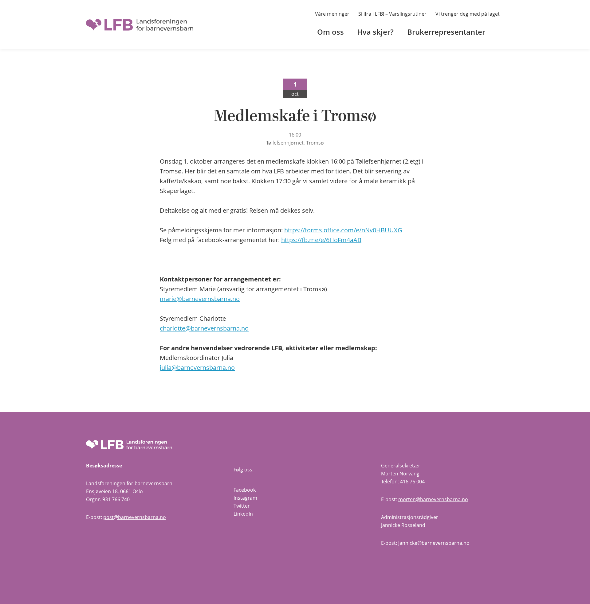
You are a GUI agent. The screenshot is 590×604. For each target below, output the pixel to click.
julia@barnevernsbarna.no (197, 367)
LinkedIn (243, 513)
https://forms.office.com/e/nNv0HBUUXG (343, 230)
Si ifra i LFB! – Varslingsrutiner (392, 13)
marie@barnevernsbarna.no (200, 299)
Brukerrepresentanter (446, 32)
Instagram (245, 497)
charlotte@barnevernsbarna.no (204, 328)
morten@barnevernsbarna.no (433, 499)
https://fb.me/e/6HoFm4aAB (321, 240)
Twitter (242, 505)
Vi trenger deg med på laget (467, 13)
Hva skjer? (375, 32)
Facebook (245, 489)
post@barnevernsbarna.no (134, 517)
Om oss (330, 32)
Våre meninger (332, 13)
